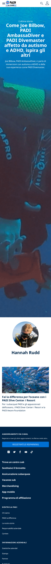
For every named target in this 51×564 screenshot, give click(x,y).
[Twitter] (14, 452)
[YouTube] (26, 452)
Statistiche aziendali (9, 548)
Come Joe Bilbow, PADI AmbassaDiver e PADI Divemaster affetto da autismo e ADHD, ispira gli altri (25, 40)
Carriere (5, 533)
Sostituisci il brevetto (14, 467)
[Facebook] (20, 452)
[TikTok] (31, 452)
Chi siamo (6, 513)
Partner (5, 558)
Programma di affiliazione (16, 497)
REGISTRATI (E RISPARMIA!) (25, 444)
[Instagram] (8, 452)
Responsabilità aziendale (11, 528)
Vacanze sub (9, 479)
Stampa (5, 553)
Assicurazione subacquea (16, 474)
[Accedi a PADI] (47, 4)
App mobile (8, 491)
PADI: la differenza (9, 518)
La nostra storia (8, 523)
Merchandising (10, 485)
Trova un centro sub (13, 462)
